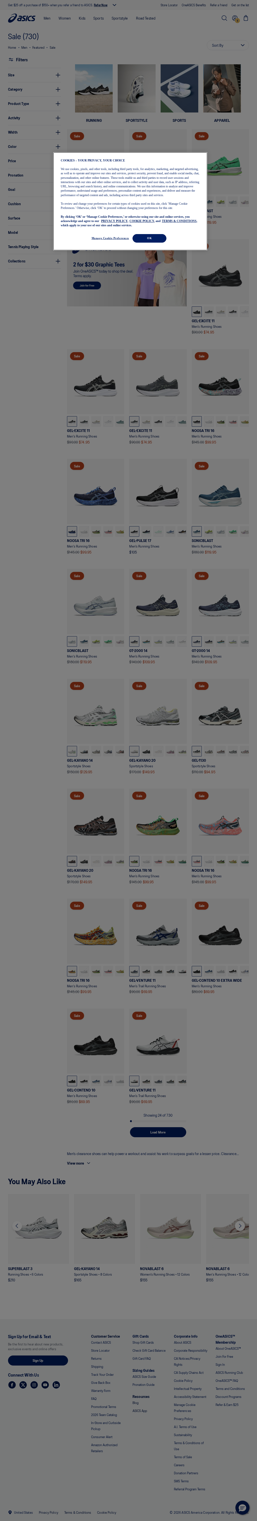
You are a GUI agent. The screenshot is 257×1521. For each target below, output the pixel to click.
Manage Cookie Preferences (110, 238)
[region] (130, 201)
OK (149, 238)
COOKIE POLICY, (142, 221)
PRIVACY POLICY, (114, 221)
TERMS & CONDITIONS (179, 221)
